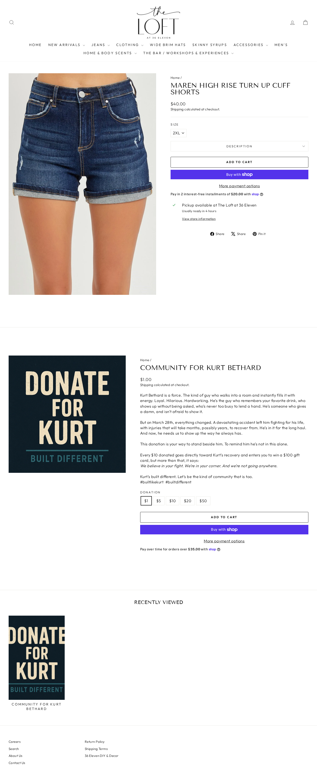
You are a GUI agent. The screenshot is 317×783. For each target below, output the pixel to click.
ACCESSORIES (249, 45)
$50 (203, 500)
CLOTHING (128, 45)
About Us (15, 756)
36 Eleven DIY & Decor (101, 756)
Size (175, 124)
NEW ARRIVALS (65, 45)
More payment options (239, 185)
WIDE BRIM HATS (168, 45)
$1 (146, 500)
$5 (158, 500)
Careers (14, 742)
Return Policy (95, 742)
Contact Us (17, 763)
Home (175, 78)
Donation (150, 492)
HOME (35, 45)
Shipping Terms (96, 749)
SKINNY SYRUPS (209, 45)
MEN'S (281, 45)
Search (14, 749)
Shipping (177, 109)
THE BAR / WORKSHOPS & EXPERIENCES (187, 53)
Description (239, 146)
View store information (199, 219)
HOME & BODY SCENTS (108, 53)
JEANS (99, 45)
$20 (187, 500)
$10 (172, 500)
